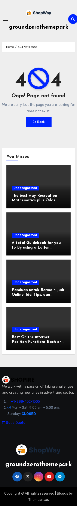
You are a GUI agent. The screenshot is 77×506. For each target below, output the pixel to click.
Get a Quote (15, 423)
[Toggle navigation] (5, 19)
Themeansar (38, 500)
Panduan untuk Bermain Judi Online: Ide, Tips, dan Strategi (38, 294)
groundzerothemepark (38, 27)
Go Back (39, 122)
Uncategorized (25, 188)
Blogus (62, 493)
